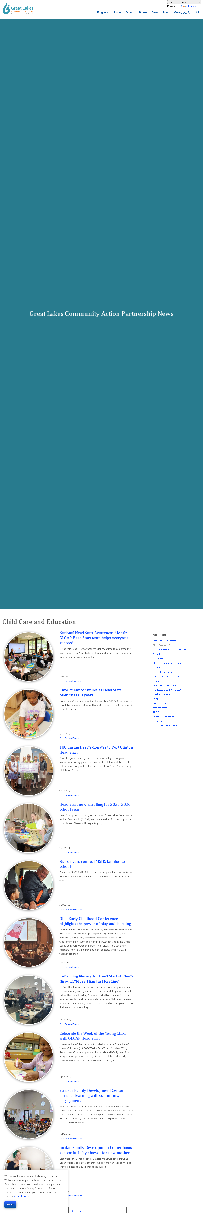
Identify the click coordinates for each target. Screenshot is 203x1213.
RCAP (155, 698)
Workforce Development (165, 725)
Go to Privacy (21, 1196)
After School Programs (164, 640)
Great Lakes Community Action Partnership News (102, 313)
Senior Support (160, 703)
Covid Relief (159, 654)
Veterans (157, 721)
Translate (193, 6)
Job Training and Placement (167, 690)
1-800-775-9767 (181, 12)
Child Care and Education (70, 681)
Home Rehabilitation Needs (167, 676)
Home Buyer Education (165, 672)
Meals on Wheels (161, 694)
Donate (143, 12)
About (117, 12)
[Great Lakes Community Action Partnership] (18, 8)
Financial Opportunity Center (167, 663)
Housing (157, 681)
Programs (102, 12)
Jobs (165, 12)
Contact (130, 12)
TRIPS (156, 712)
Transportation (160, 707)
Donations (158, 658)
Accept (10, 1204)
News (155, 12)
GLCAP (156, 667)
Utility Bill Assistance (163, 716)
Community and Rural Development (171, 649)
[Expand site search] (198, 12)
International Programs (165, 685)
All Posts (159, 635)
